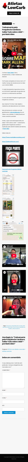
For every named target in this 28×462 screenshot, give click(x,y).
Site (3, 405)
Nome (4, 390)
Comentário (6, 370)
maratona (5, 327)
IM (17, 325)
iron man (21, 325)
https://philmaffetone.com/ (10, 141)
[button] (14, 13)
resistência (22, 327)
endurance (8, 325)
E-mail (4, 398)
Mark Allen (6, 129)
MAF (24, 325)
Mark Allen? (11, 73)
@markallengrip (15, 112)
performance (16, 327)
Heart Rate (14, 325)
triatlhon (10, 328)
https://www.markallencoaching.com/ (13, 137)
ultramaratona (16, 328)
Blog (14, 23)
